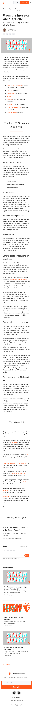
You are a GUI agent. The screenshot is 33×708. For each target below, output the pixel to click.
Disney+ (5, 490)
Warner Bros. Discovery (14, 107)
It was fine (15, 533)
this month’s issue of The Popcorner (15, 463)
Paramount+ (17, 434)
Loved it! (5, 535)
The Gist (14, 442)
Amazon (9, 99)
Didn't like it (6, 533)
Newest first (23, 546)
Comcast (9, 90)
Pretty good (23, 533)
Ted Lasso (6, 496)
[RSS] (19, 693)
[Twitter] (14, 693)
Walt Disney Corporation (14, 85)
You (27, 455)
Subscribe (24, 2)
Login (16, 2)
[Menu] (30, 2)
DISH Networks (12, 112)
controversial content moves (18, 279)
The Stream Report (7, 9)
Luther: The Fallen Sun (18, 473)
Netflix (9, 96)
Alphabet (9, 104)
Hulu (24, 482)
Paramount (10, 93)
